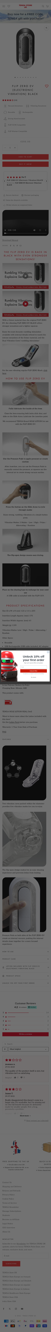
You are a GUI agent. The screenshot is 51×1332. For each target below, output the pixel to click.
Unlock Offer (33, 671)
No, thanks (33, 677)
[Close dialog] (48, 652)
